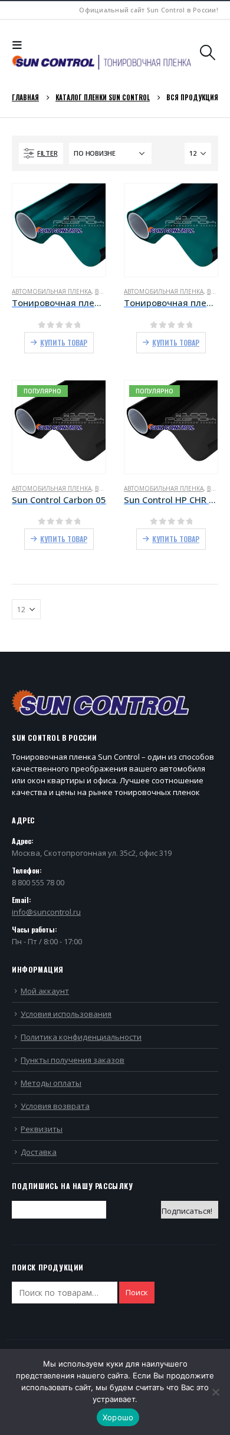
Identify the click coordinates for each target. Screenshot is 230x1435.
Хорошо (118, 1417)
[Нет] (215, 1392)
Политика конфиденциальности (81, 1037)
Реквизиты (42, 1129)
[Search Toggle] (208, 52)
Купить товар (63, 342)
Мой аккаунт (45, 991)
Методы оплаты (51, 1083)
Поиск (137, 1292)
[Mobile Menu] (20, 45)
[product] (59, 230)
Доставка (39, 1152)
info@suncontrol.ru (46, 912)
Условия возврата (55, 1106)
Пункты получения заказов (72, 1060)
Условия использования (66, 1014)
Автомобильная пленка (51, 291)
